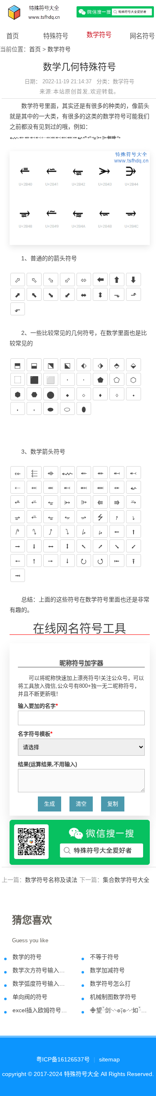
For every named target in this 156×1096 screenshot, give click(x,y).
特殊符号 (55, 36)
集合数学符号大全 (126, 879)
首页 (12, 36)
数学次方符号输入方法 (41, 970)
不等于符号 (104, 957)
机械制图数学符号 (113, 997)
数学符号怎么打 (110, 983)
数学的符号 (27, 957)
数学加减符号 (107, 970)
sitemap (109, 1059)
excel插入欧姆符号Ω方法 (41, 1010)
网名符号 (142, 36)
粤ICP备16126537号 (63, 1059)
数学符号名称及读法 (51, 879)
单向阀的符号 (29, 997)
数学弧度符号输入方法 (41, 983)
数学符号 (99, 34)
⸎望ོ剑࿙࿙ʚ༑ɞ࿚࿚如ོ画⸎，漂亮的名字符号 (119, 1010)
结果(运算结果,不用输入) (47, 764)
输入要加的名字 (38, 706)
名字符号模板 (35, 734)
